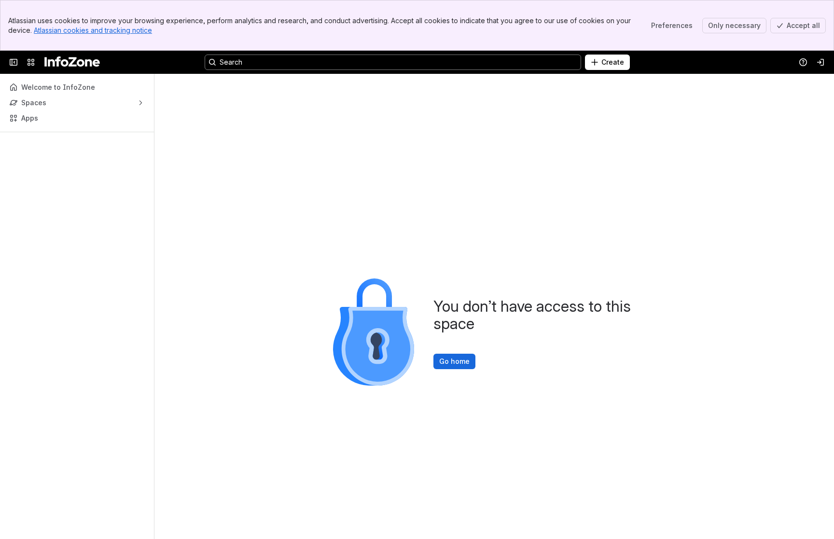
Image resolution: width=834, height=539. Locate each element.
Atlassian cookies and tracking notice (93, 30)
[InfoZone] (72, 62)
